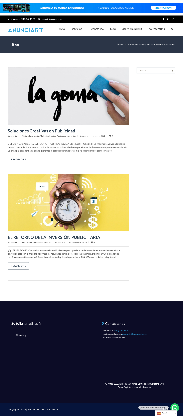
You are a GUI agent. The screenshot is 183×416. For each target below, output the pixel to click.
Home (120, 44)
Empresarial (34, 136)
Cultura (25, 136)
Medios (52, 136)
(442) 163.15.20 (121, 330)
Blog (113, 29)
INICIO (61, 29)
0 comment (84, 136)
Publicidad (61, 136)
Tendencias (71, 136)
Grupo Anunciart (132, 29)
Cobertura (97, 29)
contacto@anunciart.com (52, 19)
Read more (18, 159)
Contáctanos (157, 29)
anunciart (14, 136)
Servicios (76, 29)
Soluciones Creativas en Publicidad (41, 130)
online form (32, 335)
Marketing (44, 136)
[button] (174, 407)
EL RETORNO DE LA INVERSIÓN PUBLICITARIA (54, 237)
